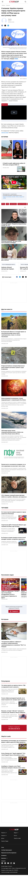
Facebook (9, 196)
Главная (3, 5)
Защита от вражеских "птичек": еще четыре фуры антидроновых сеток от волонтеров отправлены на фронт (10, 594)
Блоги (15, 835)
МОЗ (7, 204)
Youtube (13, 196)
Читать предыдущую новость (8, 264)
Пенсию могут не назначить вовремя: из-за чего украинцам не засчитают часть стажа (13, 465)
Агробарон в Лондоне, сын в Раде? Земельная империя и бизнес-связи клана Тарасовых (13, 767)
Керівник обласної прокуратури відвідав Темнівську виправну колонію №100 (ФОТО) (7, 269)
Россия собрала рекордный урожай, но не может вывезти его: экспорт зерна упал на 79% (13, 699)
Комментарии (7, 277)
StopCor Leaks (6, 736)
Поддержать (15, 611)
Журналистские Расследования (8, 852)
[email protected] (13, 872)
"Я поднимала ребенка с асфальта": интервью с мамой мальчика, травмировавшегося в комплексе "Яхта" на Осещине (13, 644)
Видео (15, 832)
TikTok (4, 198)
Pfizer (3, 204)
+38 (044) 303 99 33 (14, 729)
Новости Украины (22, 204)
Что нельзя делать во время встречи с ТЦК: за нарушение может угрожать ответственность (13, 686)
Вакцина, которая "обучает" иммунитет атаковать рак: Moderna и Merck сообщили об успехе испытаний (13, 712)
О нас (2, 847)
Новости (3, 835)
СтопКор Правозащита (6, 850)
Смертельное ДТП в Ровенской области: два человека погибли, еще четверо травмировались (13, 526)
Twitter (16, 196)
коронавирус (13, 204)
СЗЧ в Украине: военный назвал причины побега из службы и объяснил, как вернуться (14, 496)
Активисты (3, 855)
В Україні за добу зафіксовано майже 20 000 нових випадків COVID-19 (14, 164)
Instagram (21, 196)
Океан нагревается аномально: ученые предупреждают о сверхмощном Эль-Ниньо (13, 399)
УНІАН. (16, 59)
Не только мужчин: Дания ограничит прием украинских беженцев (13, 513)
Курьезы (8, 5)
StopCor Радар (4, 841)
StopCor (10, 19)
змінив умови (4, 132)
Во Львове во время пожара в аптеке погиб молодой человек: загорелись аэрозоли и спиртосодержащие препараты (13, 539)
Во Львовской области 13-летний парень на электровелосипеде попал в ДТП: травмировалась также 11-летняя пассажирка (13, 334)
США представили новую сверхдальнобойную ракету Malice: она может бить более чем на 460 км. (12, 432)
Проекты (3, 832)
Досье (2, 838)
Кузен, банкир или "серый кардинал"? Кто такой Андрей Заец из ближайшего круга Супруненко (13, 755)
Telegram (5, 196)
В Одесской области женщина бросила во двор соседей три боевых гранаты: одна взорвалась (13, 367)
